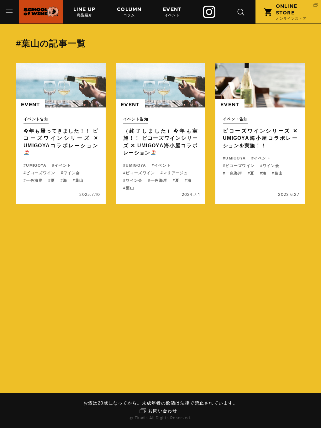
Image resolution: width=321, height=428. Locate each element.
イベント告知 (36, 119)
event (30, 104)
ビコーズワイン (40, 173)
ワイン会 (71, 173)
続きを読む (61, 133)
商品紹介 (84, 12)
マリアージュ (175, 173)
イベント (172, 12)
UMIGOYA (36, 165)
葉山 (79, 180)
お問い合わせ (162, 410)
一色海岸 (34, 180)
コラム (129, 12)
